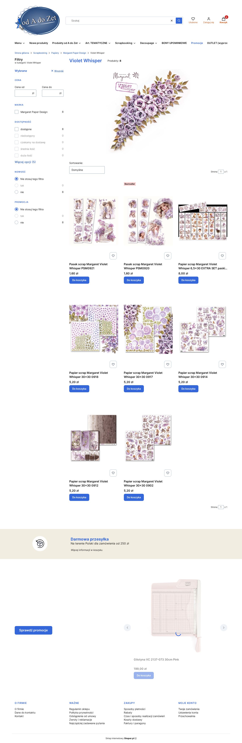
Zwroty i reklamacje (80, 719)
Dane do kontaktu (25, 712)
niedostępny (28, 135)
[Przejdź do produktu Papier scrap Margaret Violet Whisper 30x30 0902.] (148, 438)
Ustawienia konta (188, 712)
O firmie (19, 708)
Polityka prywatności (81, 712)
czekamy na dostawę (33, 142)
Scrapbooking (40, 53)
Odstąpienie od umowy (82, 716)
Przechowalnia (186, 716)
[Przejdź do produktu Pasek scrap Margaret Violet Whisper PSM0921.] (93, 221)
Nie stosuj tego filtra (32, 178)
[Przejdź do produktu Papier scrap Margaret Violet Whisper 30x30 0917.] (148, 329)
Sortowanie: (76, 162)
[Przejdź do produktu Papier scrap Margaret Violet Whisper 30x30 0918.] (93, 329)
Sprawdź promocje (33, 630)
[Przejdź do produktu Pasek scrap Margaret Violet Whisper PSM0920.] (148, 221)
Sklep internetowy (120, 738)
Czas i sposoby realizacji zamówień (144, 716)
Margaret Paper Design (74, 53)
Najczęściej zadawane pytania (87, 723)
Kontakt (19, 716)
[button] (179, 21)
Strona (214, 171)
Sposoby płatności (134, 708)
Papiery (55, 53)
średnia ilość (28, 148)
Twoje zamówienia (188, 708)
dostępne (26, 129)
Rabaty (128, 712)
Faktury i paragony (135, 723)
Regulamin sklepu (79, 708)
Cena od (19, 87)
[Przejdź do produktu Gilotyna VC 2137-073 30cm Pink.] (175, 616)
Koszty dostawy (133, 719)
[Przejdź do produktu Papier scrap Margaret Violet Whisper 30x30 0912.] (93, 438)
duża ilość (26, 155)
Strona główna (22, 53)
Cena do (47, 87)
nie (22, 192)
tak (22, 185)
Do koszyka (79, 280)
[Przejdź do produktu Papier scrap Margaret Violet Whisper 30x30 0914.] (202, 329)
